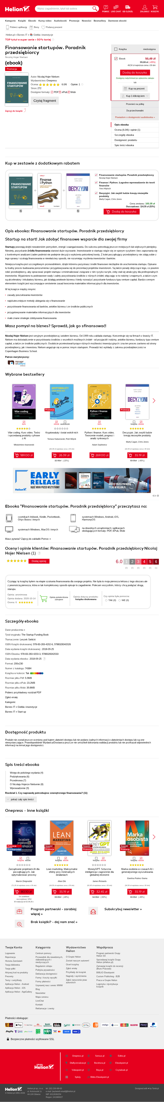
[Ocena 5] (54, 84)
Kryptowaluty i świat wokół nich (61, 432)
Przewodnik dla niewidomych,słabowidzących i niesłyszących (49, 959)
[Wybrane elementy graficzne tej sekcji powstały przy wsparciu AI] (158, 496)
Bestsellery (100, 20)
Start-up (22, 711)
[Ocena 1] (40, 84)
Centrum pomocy (43, 953)
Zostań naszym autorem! (77, 960)
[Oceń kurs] (16, 560)
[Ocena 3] (47, 84)
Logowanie (10, 953)
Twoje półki (10, 968)
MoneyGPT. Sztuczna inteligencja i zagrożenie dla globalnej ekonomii (99, 872)
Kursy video (45, 20)
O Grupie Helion (73, 957)
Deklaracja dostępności (46, 974)
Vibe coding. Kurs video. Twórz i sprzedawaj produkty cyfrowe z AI (24, 435)
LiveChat (40, 1001)
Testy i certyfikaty (13, 980)
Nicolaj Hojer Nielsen (48, 76)
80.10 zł (26, 891)
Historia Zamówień (13, 961)
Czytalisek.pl (122, 1070)
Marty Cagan (104, 199)
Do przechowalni (135, 110)
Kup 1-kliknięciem (135, 96)
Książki (22, 20)
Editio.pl (121, 1056)
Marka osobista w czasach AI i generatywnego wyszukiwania (137, 870)
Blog (38, 989)
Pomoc (45, 538)
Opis (122, 124)
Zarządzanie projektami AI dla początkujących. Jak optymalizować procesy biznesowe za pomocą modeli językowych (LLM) (24, 875)
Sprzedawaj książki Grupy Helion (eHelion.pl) (108, 960)
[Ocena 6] (58, 84)
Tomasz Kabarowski (56, 439)
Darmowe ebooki (117, 20)
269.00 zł (101, 455)
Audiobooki (60, 20)
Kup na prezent (136, 88)
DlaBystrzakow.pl (78, 1063)
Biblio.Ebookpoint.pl (99, 1077)
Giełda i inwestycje (27, 707)
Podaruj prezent (54, 27)
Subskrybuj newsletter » (123, 909)
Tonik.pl (155, 1088)
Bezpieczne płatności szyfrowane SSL (32, 1039)
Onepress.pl (77, 1056)
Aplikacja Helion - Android (17, 984)
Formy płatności (43, 981)
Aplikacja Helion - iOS (15, 988)
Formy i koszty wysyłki (46, 977)
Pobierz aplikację (18, 27)
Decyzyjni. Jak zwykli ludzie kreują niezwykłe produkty (137, 434)
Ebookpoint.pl (121, 1063)
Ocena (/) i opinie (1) (127, 129)
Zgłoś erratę (11, 697)
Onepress (51, 80)
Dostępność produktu (126, 140)
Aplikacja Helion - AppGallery (18, 992)
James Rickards (100, 881)
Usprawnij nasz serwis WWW (49, 985)
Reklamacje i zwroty (45, 1008)
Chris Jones (116, 199)
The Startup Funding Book (35, 634)
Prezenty (9, 976)
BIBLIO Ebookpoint (105, 972)
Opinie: (75, 84)
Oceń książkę (72, 964)
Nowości (86, 20)
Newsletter (40, 993)
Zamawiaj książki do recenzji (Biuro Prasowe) (109, 967)
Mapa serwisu (42, 997)
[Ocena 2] (43, 84)
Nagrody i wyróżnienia (76, 976)
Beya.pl (99, 1070)
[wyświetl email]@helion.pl (63, 1091)
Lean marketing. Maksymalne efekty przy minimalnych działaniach (61, 872)
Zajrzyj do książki (14, 111)
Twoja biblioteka (12, 965)
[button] (154, 400)
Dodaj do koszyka (135, 72)
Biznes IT (10, 707)
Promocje (74, 20)
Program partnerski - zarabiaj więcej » (53, 911)
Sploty (78, 1077)
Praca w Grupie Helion (106, 980)
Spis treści (124, 145)
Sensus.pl (99, 1056)
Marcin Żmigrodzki (24, 881)
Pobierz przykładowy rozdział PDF (23, 692)
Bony (36, 27)
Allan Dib (62, 881)
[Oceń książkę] (49, 84)
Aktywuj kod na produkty (16, 972)
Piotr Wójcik (71, 439)
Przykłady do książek (76, 972)
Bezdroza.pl (99, 1063)
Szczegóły (124, 135)
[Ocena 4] (50, 84)
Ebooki (32, 20)
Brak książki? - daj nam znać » (54, 922)
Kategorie (10, 20)
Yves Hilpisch (105, 188)
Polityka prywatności (45, 970)
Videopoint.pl (78, 1070)
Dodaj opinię (39, 561)
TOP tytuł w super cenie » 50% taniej (28, 39)
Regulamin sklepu (44, 966)
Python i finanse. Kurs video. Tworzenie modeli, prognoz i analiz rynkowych (99, 435)
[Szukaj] (95, 8)
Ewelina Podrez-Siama (137, 878)
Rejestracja (10, 957)
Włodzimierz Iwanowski (24, 445)
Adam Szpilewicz (99, 445)
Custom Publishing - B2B (108, 976)
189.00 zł (26, 455)
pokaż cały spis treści (22, 799)
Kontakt (39, 1004)
